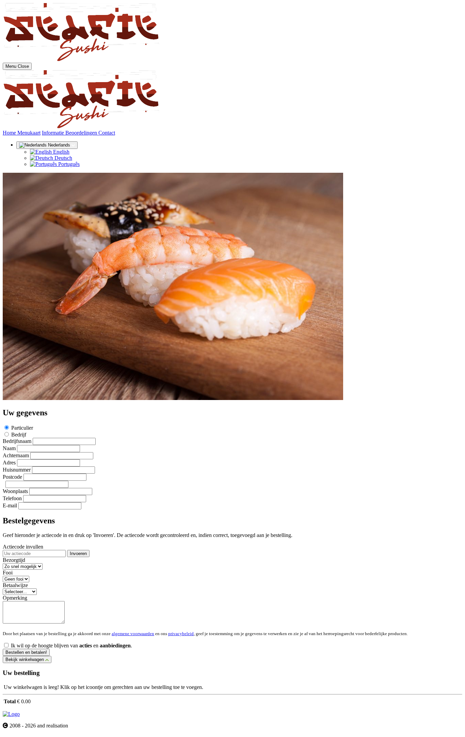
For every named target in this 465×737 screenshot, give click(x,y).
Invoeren (78, 553)
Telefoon (12, 498)
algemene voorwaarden (133, 633)
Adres (9, 462)
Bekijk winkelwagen (25, 659)
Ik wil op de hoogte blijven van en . (71, 645)
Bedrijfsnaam (17, 441)
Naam (9, 448)
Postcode (12, 477)
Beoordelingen (81, 133)
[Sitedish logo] (11, 714)
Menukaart (29, 133)
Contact (106, 133)
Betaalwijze (15, 585)
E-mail (10, 505)
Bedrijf (18, 434)
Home (10, 133)
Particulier (22, 428)
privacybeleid (181, 633)
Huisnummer (17, 470)
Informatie (53, 133)
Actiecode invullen (23, 547)
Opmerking (15, 598)
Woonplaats (15, 491)
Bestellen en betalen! (26, 652)
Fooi (8, 572)
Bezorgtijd (14, 560)
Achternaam (16, 455)
